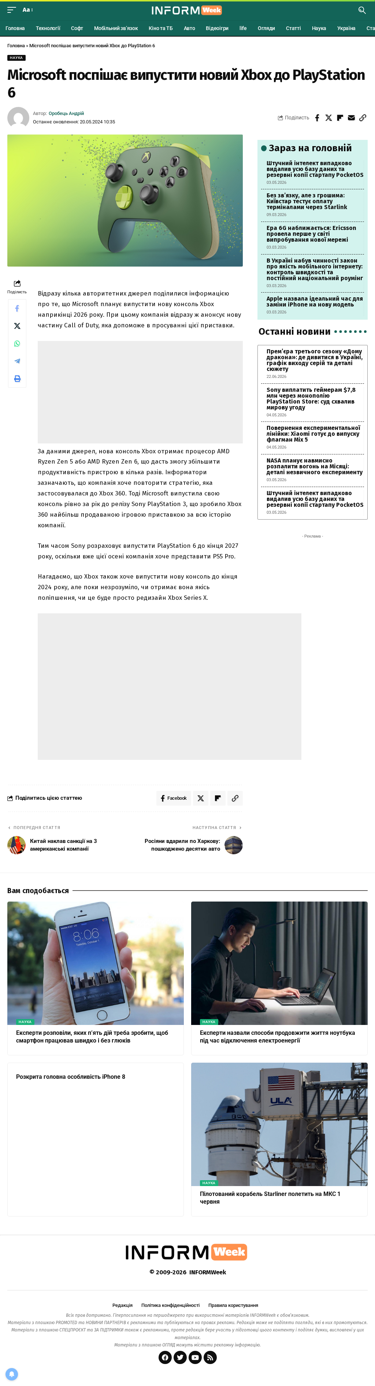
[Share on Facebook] (317, 118)
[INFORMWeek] (187, 10)
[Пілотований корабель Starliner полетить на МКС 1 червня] (279, 1124)
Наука (16, 58)
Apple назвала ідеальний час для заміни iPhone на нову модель (315, 301)
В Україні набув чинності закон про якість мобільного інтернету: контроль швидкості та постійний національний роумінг (315, 269)
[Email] (351, 118)
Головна (16, 45)
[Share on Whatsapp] (17, 343)
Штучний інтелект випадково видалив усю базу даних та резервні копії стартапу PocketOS (315, 169)
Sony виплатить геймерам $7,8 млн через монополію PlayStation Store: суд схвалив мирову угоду (311, 398)
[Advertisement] (140, 392)
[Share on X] (328, 118)
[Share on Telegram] (17, 361)
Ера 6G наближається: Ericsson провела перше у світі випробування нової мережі (311, 233)
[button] (13, 10)
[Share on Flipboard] (340, 118)
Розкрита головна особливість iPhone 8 (70, 1076)
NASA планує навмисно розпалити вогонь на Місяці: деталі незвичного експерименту (315, 466)
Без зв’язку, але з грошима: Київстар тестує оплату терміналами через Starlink (307, 201)
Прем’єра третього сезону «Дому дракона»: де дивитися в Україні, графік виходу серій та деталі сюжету (315, 360)
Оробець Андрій (66, 113)
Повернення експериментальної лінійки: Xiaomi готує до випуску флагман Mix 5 (313, 433)
